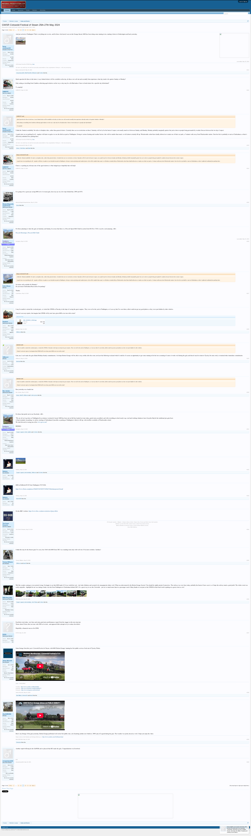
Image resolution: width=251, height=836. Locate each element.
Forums (7, 10)
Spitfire (29, 456)
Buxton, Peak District (8, 697)
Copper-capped (20, 456)
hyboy (17, 172)
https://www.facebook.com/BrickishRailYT (31, 713)
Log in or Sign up (243, 1)
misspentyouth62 (20, 97)
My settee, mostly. (9, 561)
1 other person (34, 419)
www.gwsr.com (41, 447)
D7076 (4, 659)
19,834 (11, 121)
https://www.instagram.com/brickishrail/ (30, 714)
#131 (248, 453)
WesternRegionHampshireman (8, 229)
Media (13, 10)
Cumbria (11, 128)
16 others (41, 497)
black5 (24, 587)
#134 (248, 554)
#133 (248, 520)
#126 (248, 265)
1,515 (12, 421)
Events (28, 10)
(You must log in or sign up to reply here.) (239, 810)
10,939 (11, 78)
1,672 (12, 627)
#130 (248, 416)
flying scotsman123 (7, 71)
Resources (20, 10)
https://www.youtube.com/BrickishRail (30, 711)
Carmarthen (10, 597)
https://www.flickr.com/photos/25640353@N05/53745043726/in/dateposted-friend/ (39, 513)
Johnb (25, 456)
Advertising (42, 10)
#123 (248, 169)
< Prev (10, 54)
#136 (248, 623)
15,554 (11, 555)
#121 (248, 94)
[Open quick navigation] (247, 45)
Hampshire (11, 241)
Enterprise (18, 766)
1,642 (12, 664)
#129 (248, 383)
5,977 (12, 273)
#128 (248, 353)
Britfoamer (34, 97)
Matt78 (21, 419)
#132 (248, 494)
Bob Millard (18, 720)
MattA (29, 172)
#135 (248, 584)
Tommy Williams (8, 586)
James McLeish (7, 685)
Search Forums (6, 12)
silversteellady (27, 497)
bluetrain (5, 346)
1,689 (12, 351)
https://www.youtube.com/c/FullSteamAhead (52, 761)
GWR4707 (5, 116)
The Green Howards (6, 548)
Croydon (11, 426)
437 (12, 316)
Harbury (5, 496)
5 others (41, 97)
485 (12, 744)
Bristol (12, 749)
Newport (11, 321)
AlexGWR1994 (7, 738)
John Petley (34, 626)
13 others (35, 456)
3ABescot (18, 356)
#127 (248, 318)
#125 (248, 226)
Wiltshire (11, 356)
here (34, 88)
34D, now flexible (9, 797)
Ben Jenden (26, 51)
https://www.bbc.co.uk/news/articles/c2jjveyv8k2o (43, 536)
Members (34, 10)
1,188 (12, 236)
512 (12, 387)
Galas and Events (13, 51)
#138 (248, 717)
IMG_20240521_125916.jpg (29, 344)
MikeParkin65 (28, 97)
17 (12, 592)
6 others (42, 626)
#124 (248, 193)
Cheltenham (10, 85)
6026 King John (7, 622)
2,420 (12, 791)
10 (30, 54)
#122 (248, 114)
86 (12, 691)
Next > (33, 54)
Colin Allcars (23, 172)
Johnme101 (25, 720)
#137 (248, 657)
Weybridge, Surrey (9, 634)
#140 (248, 786)
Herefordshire (10, 390)
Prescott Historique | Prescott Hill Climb (27, 257)
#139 (248, 763)
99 (12, 501)
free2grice (18, 265)
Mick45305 (18, 523)
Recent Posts (15, 12)
